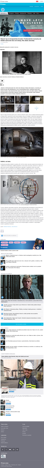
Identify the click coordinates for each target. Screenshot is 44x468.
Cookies (2, 464)
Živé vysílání (4, 245)
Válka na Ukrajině (4, 426)
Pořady (17, 13)
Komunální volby (4, 428)
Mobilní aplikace (4, 442)
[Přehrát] (2, 81)
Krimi (11, 242)
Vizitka (2, 44)
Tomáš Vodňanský (20, 74)
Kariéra (23, 431)
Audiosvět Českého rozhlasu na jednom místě (9, 250)
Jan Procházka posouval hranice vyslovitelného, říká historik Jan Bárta (23, 341)
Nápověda (24, 428)
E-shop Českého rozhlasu (8, 353)
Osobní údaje (7, 464)
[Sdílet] (3, 85)
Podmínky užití (14, 464)
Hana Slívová (14, 226)
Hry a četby (4, 242)
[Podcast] (1, 85)
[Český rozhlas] (4, 1)
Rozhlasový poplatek (26, 435)
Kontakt (24, 433)
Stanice (2, 430)
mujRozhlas (3, 239)
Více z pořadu (4, 328)
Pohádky (16, 242)
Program (31, 6)
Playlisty (29, 13)
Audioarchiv (36, 6)
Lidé (34, 13)
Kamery (41, 6)
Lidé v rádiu (24, 430)
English (19, 464)
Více (38, 13)
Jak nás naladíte (25, 426)
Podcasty (3, 441)
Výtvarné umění (5, 13)
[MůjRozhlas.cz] (2, 49)
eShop (2, 431)
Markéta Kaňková (7, 226)
